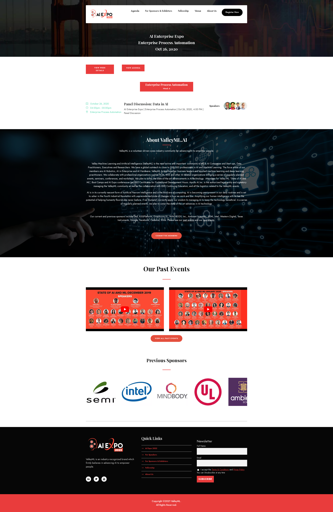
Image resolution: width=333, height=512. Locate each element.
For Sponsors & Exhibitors (158, 11)
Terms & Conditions (220, 469)
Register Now (232, 12)
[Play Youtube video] (125, 309)
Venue (198, 11)
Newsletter (204, 441)
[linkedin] (327, 253)
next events (208, 220)
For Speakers (151, 454)
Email (199, 457)
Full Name (201, 445)
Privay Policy (238, 469)
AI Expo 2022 (151, 448)
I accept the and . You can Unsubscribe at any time (221, 471)
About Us (212, 11)
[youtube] (327, 243)
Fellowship (183, 11)
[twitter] (327, 248)
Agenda (135, 11)
